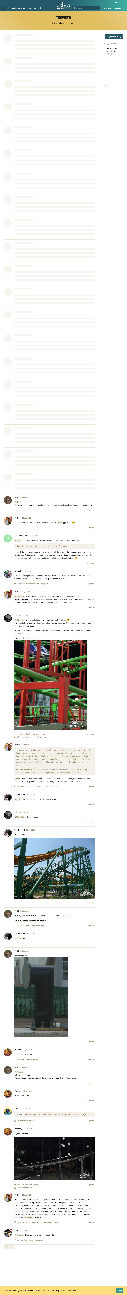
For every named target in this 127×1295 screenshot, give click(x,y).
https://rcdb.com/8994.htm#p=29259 (30, 920)
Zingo (19, 502)
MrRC (19, 540)
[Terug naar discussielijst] (3, 8)
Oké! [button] (120, 1291)
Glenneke (20, 596)
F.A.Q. (30, 8)
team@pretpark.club (23, 599)
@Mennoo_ (29, 1217)
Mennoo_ (20, 1072)
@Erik (60, 523)
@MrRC (17, 779)
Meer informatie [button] (70, 1290)
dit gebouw (71, 552)
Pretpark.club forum (17, 8)
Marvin (21, 750)
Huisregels (37, 8)
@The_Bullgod (20, 817)
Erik (18, 799)
